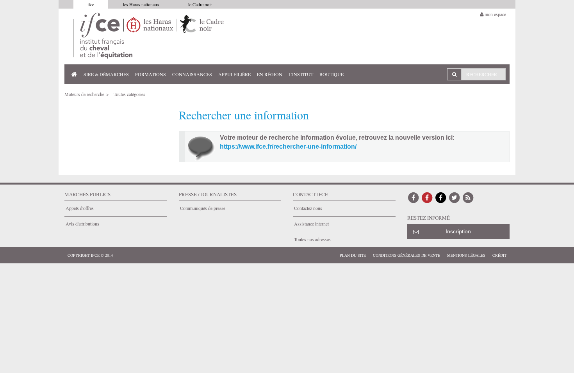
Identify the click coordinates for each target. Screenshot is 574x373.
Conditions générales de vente (406, 255)
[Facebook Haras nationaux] (427, 197)
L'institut (301, 74)
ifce (90, 4)
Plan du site (353, 255)
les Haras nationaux (141, 4)
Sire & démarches (106, 74)
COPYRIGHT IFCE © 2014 (90, 255)
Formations (150, 74)
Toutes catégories (129, 94)
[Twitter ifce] (454, 197)
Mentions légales (466, 255)
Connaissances (192, 74)
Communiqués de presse (202, 208)
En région (269, 74)
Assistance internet (311, 223)
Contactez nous (308, 208)
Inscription (458, 231)
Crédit (499, 255)
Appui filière (234, 74)
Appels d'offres (80, 208)
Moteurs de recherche (84, 94)
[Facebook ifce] (413, 197)
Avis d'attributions (82, 223)
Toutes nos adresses (312, 239)
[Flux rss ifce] (468, 197)
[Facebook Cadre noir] (441, 197)
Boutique (331, 74)
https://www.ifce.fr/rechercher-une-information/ (288, 146)
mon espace (494, 14)
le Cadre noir (200, 4)
